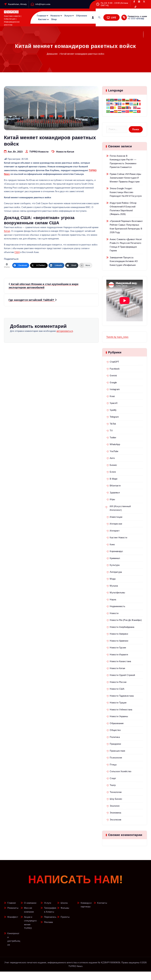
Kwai (112, 396)
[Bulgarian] (127, 100)
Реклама (48, 922)
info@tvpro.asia (42, 4)
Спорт (113, 778)
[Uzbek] (135, 111)
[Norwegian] (135, 107)
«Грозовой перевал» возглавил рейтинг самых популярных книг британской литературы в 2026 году (126, 227)
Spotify (113, 410)
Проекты (65, 917)
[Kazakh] (108, 107)
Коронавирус (116, 551)
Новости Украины (119, 716)
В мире (113, 479)
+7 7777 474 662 (136, 18)
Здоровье (115, 492)
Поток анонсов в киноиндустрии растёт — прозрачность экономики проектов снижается (123, 161)
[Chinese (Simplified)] (131, 100)
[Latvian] (120, 107)
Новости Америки (119, 634)
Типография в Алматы (50, 910)
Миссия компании (29, 910)
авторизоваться (64, 331)
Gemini (113, 375)
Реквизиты (12, 908)
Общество (115, 730)
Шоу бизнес (116, 799)
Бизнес (113, 465)
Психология (116, 757)
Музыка (114, 585)
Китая (7, 231)
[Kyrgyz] (112, 107)
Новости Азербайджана (122, 627)
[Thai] (123, 111)
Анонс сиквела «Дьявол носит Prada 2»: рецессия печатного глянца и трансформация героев (126, 245)
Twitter (113, 437)
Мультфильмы (117, 592)
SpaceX (114, 403)
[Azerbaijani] (120, 100)
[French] (120, 103)
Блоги (113, 472)
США (17, 252)
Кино (112, 544)
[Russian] (112, 111)
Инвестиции (116, 517)
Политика (115, 737)
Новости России (118, 682)
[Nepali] (131, 107)
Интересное (116, 523)
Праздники (115, 744)
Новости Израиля (119, 654)
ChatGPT (114, 361)
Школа (64, 903)
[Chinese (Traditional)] (135, 100)
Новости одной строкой (122, 675)
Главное (11, 903)
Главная (41, 15)
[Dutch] (108, 103)
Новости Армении (119, 640)
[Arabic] (112, 100)
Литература (116, 572)
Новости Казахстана (120, 661)
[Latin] (116, 107)
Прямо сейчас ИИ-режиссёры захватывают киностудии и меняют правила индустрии (125, 178)
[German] (127, 103)
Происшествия (117, 751)
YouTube (114, 451)
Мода (112, 578)
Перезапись (50, 917)
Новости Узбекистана (121, 709)
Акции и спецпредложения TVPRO (30, 923)
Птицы (113, 764)
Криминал (115, 558)
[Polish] (139, 107)
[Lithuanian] (123, 107)
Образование (117, 723)
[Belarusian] (123, 100)
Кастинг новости (118, 537)
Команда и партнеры (86, 905)
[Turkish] (127, 111)
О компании (30, 903)
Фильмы (65, 908)
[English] (112, 103)
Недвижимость (117, 606)
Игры (112, 499)
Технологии (116, 792)
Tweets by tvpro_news (117, 337)
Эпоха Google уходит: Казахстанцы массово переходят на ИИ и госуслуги (126, 192)
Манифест (12, 917)
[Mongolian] (127, 107)
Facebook (114, 368)
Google (113, 382)
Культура (114, 565)
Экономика (115, 812)
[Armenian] (116, 100)
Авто (112, 458)
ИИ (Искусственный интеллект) (120, 508)
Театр (113, 785)
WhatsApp (115, 444)
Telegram (114, 417)
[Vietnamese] (139, 111)
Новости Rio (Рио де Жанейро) (126, 620)
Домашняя (52, 54)
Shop (54, 19)
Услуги (68, 15)
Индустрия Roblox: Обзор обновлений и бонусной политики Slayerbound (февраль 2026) (123, 209)
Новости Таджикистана (122, 696)
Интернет (114, 530)
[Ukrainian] (131, 111)
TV (111, 430)
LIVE (113, 17)
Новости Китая (65, 151)
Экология (114, 806)
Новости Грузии (118, 647)
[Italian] (139, 103)
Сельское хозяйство (120, 771)
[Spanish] (116, 111)
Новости (55, 15)
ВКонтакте (115, 485)
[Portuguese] (108, 111)
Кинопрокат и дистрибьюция (13, 939)
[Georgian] (123, 103)
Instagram (115, 389)
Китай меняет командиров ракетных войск (82, 54)
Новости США (117, 689)
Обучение (81, 15)
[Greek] (131, 103)
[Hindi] (135, 103)
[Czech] (139, 100)
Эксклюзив (115, 819)
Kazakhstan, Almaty (17, 4)
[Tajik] (120, 111)
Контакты (102, 903)
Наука (113, 599)
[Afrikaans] (108, 100)
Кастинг (42, 19)
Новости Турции (118, 702)
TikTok (113, 423)
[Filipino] (116, 103)
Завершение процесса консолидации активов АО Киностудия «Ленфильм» (124, 261)
